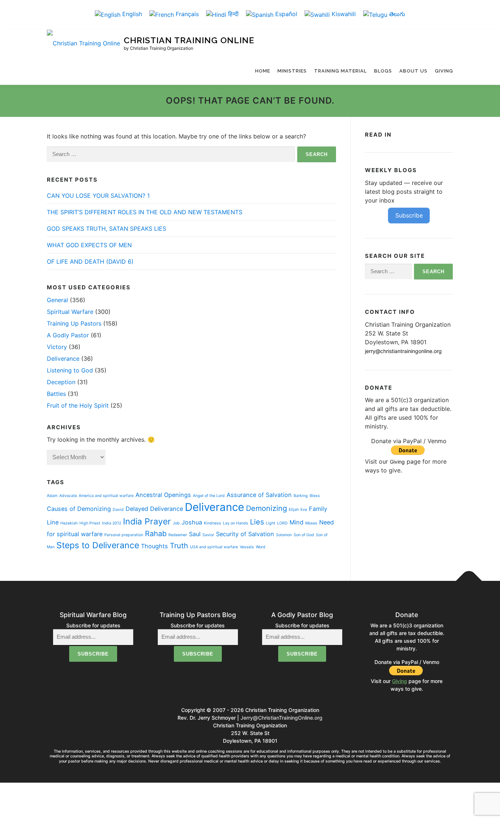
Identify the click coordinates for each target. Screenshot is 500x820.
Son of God (304, 535)
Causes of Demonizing (79, 508)
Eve (304, 509)
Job (176, 523)
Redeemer (177, 535)
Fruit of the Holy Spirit (78, 405)
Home (262, 71)
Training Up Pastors (74, 323)
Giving (444, 71)
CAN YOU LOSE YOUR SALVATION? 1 (98, 195)
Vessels (247, 547)
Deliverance (63, 358)
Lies (257, 521)
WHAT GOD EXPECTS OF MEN (89, 245)
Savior (208, 535)
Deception (61, 382)
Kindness (212, 523)
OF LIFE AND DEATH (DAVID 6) (90, 261)
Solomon (284, 535)
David (118, 509)
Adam (52, 495)
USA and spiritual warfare (214, 547)
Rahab (156, 533)
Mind (296, 522)
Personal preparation (123, 535)
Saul (195, 534)
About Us (413, 71)
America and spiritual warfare (106, 495)
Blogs (383, 71)
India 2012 (111, 523)
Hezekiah (69, 523)
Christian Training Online (189, 40)
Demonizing (266, 508)
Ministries (292, 71)
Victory (57, 346)
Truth (179, 545)
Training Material (340, 71)
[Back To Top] (469, 581)
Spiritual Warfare (70, 311)
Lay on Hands (235, 523)
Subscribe (409, 215)
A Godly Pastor (68, 335)
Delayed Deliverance (154, 508)
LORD (282, 523)
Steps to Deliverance (97, 545)
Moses (311, 523)
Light (270, 523)
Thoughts (154, 546)
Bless (315, 495)
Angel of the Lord (209, 495)
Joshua (192, 522)
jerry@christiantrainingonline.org (403, 351)
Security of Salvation (245, 534)
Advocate (68, 495)
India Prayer (147, 521)
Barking (301, 495)
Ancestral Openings (163, 494)
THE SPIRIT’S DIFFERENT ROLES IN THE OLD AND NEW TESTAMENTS (144, 212)
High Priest (89, 523)
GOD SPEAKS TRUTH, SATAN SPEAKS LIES (106, 228)
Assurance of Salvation (259, 494)
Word (260, 547)
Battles (56, 393)
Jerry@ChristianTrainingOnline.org (281, 718)
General (57, 300)
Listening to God (70, 370)
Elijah (294, 509)
